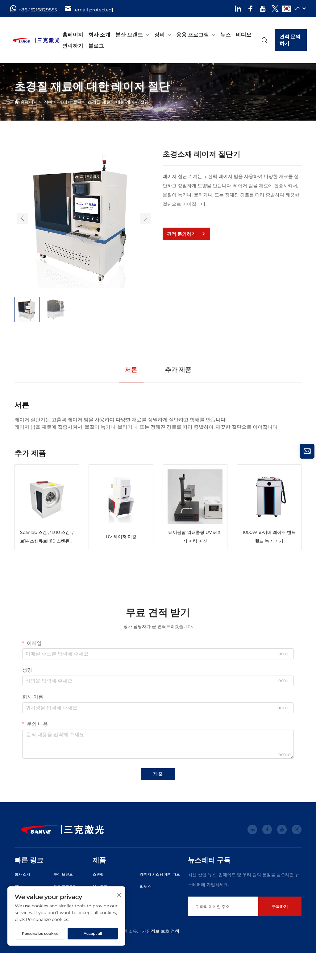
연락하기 (72, 46)
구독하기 (280, 906)
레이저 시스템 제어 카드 (160, 874)
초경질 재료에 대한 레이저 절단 (118, 102)
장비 (159, 34)
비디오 (244, 34)
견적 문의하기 (290, 40)
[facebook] (250, 8)
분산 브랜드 (129, 34)
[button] (22, 218)
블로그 (96, 46)
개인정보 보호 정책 (160, 931)
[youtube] (263, 8)
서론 (131, 369)
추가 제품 (178, 369)
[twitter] (275, 8)
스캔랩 (98, 874)
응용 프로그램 (192, 34)
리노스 (145, 886)
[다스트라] (30, 40)
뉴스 (225, 34)
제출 (158, 774)
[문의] (307, 451)
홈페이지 (72, 34)
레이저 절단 (70, 102)
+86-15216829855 (38, 10)
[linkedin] (238, 8)
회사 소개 (99, 34)
